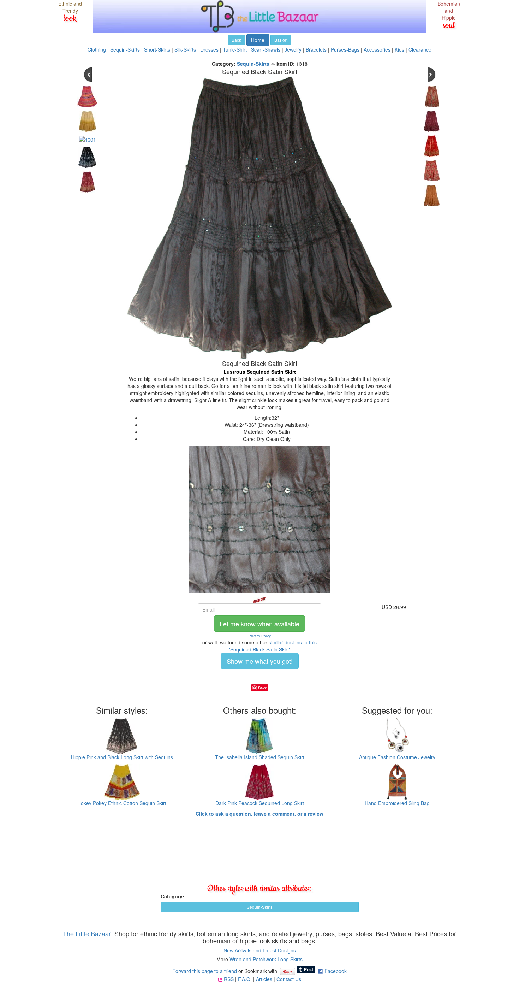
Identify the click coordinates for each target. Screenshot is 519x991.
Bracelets (316, 49)
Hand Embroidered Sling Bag (397, 803)
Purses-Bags (345, 49)
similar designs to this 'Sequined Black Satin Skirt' (273, 646)
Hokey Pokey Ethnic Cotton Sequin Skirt (121, 803)
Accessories (377, 49)
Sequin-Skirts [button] (260, 907)
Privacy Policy (260, 635)
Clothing (97, 49)
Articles (264, 979)
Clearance (419, 49)
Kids (399, 49)
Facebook (335, 970)
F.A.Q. (245, 979)
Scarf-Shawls (265, 49)
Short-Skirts (157, 49)
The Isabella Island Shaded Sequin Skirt (259, 757)
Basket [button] (280, 40)
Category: (172, 896)
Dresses (209, 49)
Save (262, 687)
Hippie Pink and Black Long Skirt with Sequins (122, 757)
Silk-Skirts (185, 49)
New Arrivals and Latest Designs (259, 950)
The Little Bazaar (87, 933)
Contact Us (288, 979)
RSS (229, 979)
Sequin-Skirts (125, 49)
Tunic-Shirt (235, 49)
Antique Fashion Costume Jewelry (397, 757)
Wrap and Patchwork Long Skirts (266, 959)
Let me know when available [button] (259, 623)
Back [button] (236, 40)
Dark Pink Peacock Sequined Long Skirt (259, 803)
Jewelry (293, 49)
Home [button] (257, 39)
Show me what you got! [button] (260, 661)
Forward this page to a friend (204, 970)
